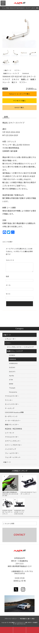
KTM (11, 380)
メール (8, 285)
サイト (8, 294)
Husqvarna (13, 392)
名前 (7, 276)
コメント (10, 260)
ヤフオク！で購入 (19, 101)
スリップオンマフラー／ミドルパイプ (20, 347)
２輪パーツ (7, 70)
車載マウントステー (12, 424)
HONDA (12, 355)
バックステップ (10, 449)
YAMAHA (25, 73)
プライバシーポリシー (11, 619)
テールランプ (9, 408)
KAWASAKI (13, 363)
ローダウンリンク (11, 416)
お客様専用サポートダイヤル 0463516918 (23, 572)
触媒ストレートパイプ (11, 73)
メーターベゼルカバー (13, 420)
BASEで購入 (19, 107)
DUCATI (12, 371)
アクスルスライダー (12, 396)
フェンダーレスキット (13, 457)
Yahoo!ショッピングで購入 (19, 94)
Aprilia (11, 376)
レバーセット (9, 433)
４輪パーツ (7, 462)
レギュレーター (10, 339)
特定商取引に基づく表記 (27, 619)
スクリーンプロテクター (13, 445)
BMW (11, 384)
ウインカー (9, 400)
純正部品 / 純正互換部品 (13, 429)
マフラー (17, 70)
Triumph (12, 388)
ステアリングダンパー (13, 441)
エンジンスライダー (12, 404)
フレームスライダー (12, 453)
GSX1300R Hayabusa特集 (14, 412)
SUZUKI (12, 367)
